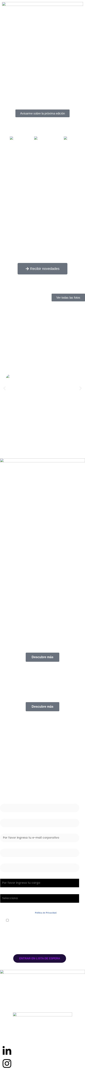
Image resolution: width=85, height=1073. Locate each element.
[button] (4, 388)
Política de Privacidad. (46, 913)
